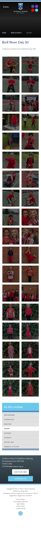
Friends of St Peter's (11, 447)
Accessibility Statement (20, 502)
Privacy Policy (20, 506)
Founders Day (9, 419)
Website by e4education (20, 491)
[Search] (36, 10)
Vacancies (7, 438)
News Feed (7, 424)
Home (4, 33)
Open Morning (9, 415)
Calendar (7, 433)
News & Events (16, 33)
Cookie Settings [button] (20, 508)
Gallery (29, 33)
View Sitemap (20, 499)
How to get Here (20, 472)
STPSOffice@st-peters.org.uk (12, 466)
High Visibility (21, 504)
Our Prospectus (20, 479)
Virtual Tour (9, 442)
